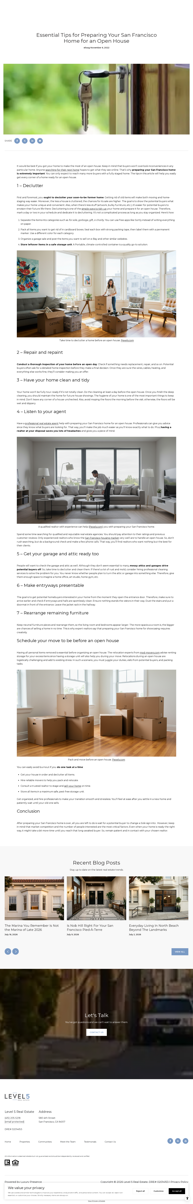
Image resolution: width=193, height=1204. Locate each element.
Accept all (177, 1191)
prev (8, 951)
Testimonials (90, 1142)
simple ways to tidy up (94, 208)
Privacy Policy (179, 1181)
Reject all (140, 1191)
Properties (24, 1142)
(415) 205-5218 (12, 1118)
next (15, 951)
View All (180, 951)
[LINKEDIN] (178, 1141)
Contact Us (110, 1142)
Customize (158, 1191)
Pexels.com (127, 340)
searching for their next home (62, 170)
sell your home (72, 786)
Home (8, 1142)
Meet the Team (68, 1142)
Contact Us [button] (96, 1032)
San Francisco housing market (102, 538)
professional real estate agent (41, 423)
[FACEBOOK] (170, 1141)
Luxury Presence (31, 1181)
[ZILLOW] (185, 1141)
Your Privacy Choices (96, 1201)
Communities (45, 1142)
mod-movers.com (150, 652)
